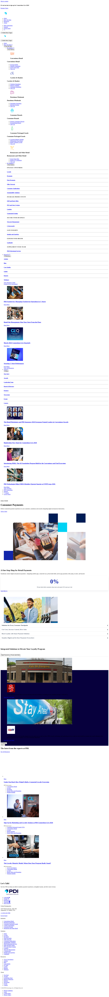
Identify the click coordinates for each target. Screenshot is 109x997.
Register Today (4, 8)
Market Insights (11, 831)
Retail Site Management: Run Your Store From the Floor (22, 322)
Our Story (6, 374)
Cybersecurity (11, 226)
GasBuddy (10, 242)
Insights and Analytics (13, 234)
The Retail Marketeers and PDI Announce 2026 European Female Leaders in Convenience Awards (36, 422)
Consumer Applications (13, 188)
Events (6, 399)
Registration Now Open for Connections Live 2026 (20, 443)
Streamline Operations (15, 103)
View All (12, 69)
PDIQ (5, 18)
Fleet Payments (11, 180)
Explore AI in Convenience (11, 284)
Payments (9, 176)
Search (7, 493)
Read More (6, 304)
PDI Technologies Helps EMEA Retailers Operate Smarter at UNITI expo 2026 (30, 484)
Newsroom (7, 394)
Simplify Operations (15, 66)
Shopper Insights (11, 873)
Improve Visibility (14, 85)
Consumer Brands (8, 927)
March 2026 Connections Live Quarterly (17, 343)
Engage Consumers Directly (17, 121)
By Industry (10, 48)
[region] (54, 993)
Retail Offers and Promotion (14, 791)
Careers (6, 403)
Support (6, 27)
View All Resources (9, 368)
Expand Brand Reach (15, 123)
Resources (6, 21)
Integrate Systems (14, 105)
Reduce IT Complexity (16, 160)
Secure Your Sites (14, 159)
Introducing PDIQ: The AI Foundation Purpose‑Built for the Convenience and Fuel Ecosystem (35, 463)
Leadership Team (8, 382)
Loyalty (9, 172)
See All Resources (5, 751)
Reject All (83, 993)
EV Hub (6, 965)
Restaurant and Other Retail (11, 928)
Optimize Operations (15, 84)
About (5, 22)
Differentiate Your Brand (16, 141)
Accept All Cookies (94, 993)
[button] (54, 8)
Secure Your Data (14, 67)
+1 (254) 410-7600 (5, 913)
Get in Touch (7, 494)
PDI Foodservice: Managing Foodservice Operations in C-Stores (25, 301)
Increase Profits (14, 64)
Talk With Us (4, 591)
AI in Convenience (12, 868)
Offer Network (11, 184)
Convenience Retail (12, 786)
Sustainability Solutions (13, 192)
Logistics (9, 209)
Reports (6, 275)
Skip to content (4, 1)
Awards (6, 378)
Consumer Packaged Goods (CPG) (16, 827)
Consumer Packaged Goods (11, 924)
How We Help (7, 20)
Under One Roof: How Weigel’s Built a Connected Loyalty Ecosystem (26, 782)
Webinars (6, 280)
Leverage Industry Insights (17, 139)
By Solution (10, 163)
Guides (6, 271)
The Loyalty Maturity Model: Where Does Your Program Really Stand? (27, 863)
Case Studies (7, 267)
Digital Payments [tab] (5, 655)
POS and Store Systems (13, 205)
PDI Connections (8, 25)
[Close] (106, 993)
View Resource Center (9, 282)
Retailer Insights (11, 792)
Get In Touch (7, 28)
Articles (6, 259)
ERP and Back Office (13, 201)
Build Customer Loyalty (16, 142)
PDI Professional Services (14, 251)
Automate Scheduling (15, 87)
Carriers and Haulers (9, 925)
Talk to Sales (4, 511)
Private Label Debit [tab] (15, 655)
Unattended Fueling (12, 213)
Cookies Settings (72, 993)
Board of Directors (9, 386)
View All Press (7, 488)
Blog (5, 263)
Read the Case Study (9, 697)
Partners (6, 390)
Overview (4, 564)
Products (12, 564)
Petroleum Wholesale (9, 922)
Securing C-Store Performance (14, 363)
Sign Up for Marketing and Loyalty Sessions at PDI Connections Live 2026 (28, 823)
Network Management (13, 222)
